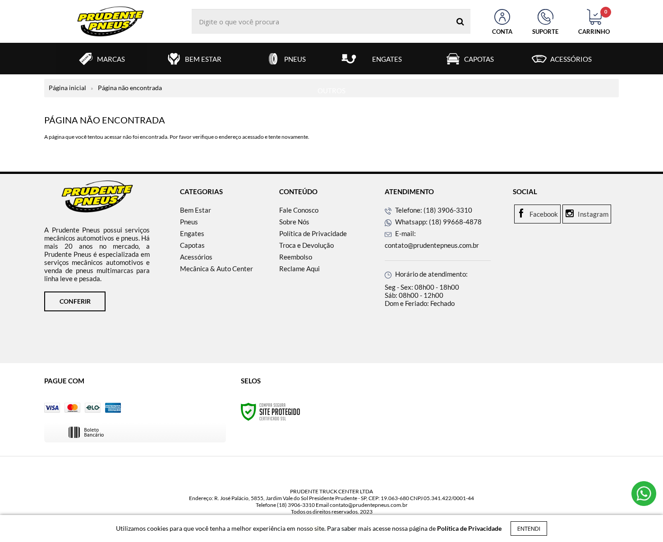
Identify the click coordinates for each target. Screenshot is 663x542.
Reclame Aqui (299, 268)
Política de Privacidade (313, 233)
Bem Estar (195, 210)
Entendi (528, 528)
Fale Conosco (298, 210)
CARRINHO (594, 22)
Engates (192, 233)
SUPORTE (545, 31)
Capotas (192, 245)
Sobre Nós (294, 222)
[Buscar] (460, 21)
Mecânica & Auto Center (216, 268)
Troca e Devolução (306, 245)
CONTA (502, 31)
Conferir (75, 301)
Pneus (189, 222)
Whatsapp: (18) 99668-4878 (438, 222)
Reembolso (295, 257)
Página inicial (67, 87)
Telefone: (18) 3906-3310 (433, 210)
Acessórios (196, 257)
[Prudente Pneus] (110, 21)
